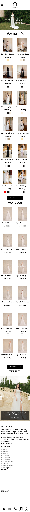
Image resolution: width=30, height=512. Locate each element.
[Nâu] (24, 60)
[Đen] (8, 87)
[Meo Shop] (15, 5)
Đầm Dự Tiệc (6, 451)
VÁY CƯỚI (15, 202)
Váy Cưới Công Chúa (8, 461)
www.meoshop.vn (7, 443)
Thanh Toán (5, 463)
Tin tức (15, 371)
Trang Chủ (5, 449)
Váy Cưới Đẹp (6, 455)
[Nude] (8, 60)
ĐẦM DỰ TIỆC (15, 33)
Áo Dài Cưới (5, 453)
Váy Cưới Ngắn (6, 457)
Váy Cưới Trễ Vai (6, 459)
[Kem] (21, 60)
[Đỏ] (5, 192)
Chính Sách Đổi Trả (7, 467)
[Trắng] (5, 113)
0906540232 (6, 441)
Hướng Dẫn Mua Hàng (8, 465)
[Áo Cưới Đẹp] (15, 20)
